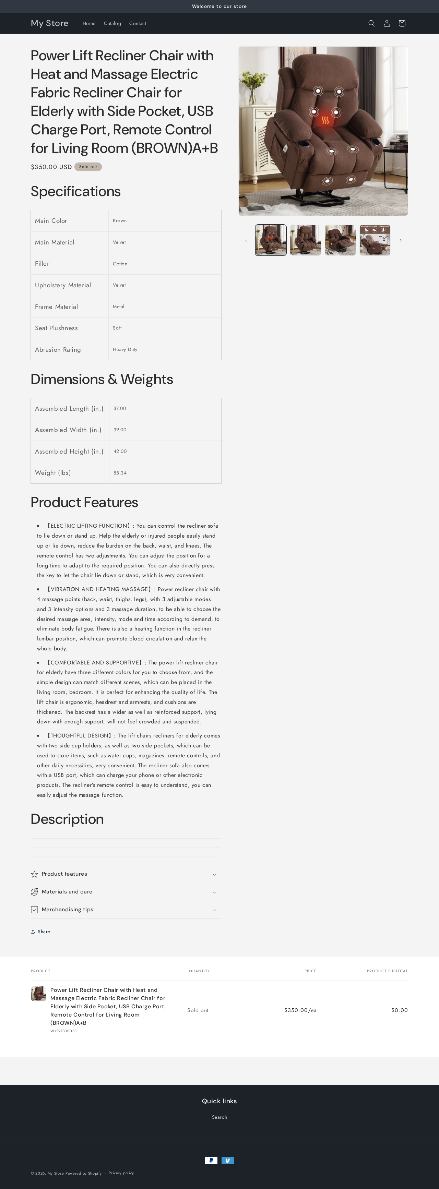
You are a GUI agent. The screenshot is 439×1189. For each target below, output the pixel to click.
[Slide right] (400, 240)
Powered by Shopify (84, 1173)
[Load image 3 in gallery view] (340, 240)
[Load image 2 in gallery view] (305, 240)
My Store (56, 1173)
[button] (371, 23)
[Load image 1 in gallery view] (270, 240)
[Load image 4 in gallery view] (375, 240)
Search (219, 1117)
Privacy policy (121, 1173)
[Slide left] (245, 240)
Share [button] (44, 931)
